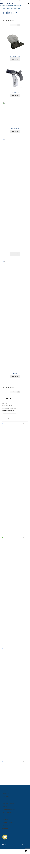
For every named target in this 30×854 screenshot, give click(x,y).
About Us (4, 788)
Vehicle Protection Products (9, 413)
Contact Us (5, 790)
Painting (8, 8)
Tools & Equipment (7, 405)
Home (4, 8)
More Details (15, 59)
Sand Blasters (14, 8)
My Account (5, 828)
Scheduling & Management (9, 408)
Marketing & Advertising (8, 410)
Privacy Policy (5, 796)
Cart (23, 850)
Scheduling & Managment (8, 809)
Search (15, 851)
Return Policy (5, 819)
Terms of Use (5, 793)
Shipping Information (7, 822)
